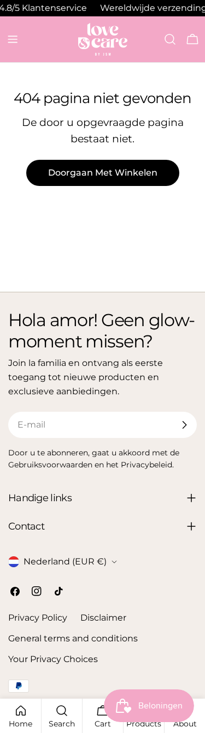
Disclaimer (103, 617)
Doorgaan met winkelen (102, 172)
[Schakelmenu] (13, 39)
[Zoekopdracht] (170, 39)
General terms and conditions (73, 638)
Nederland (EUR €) (65, 561)
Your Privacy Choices (53, 659)
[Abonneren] (184, 424)
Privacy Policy (37, 617)
